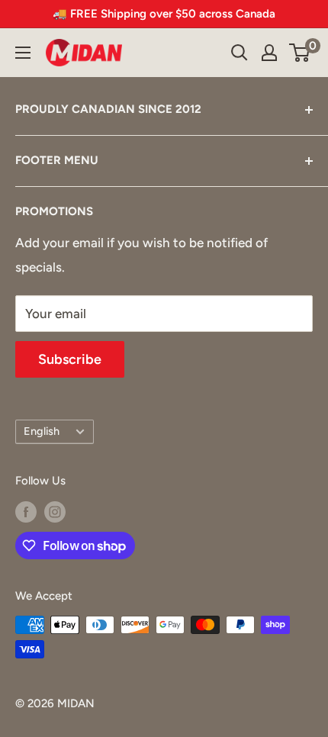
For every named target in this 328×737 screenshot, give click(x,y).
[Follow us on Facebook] (26, 511)
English (41, 431)
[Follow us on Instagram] (55, 511)
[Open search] (239, 52)
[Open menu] (23, 53)
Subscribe (69, 359)
